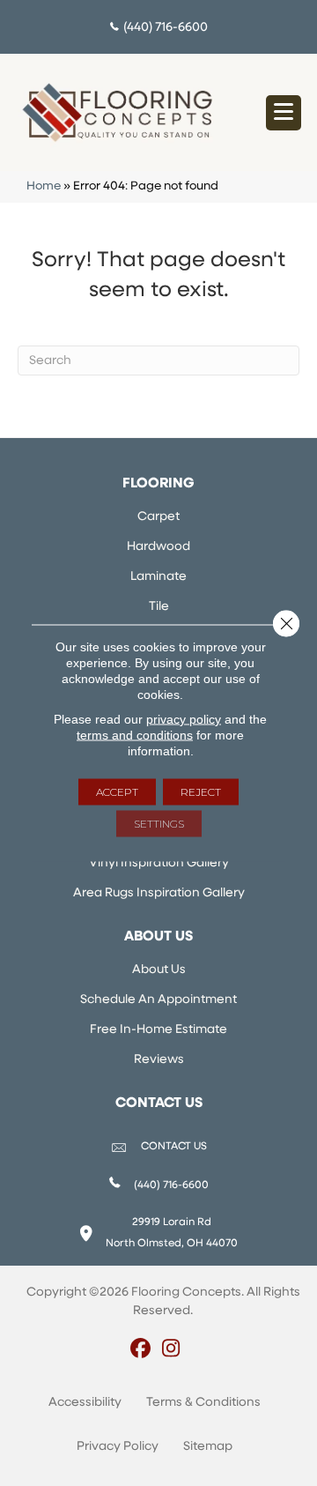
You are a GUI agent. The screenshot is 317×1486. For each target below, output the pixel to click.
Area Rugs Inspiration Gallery (159, 893)
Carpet (158, 517)
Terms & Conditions (203, 1402)
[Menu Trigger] (283, 112)
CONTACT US (174, 1146)
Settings (159, 823)
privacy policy (183, 719)
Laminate (158, 576)
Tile (159, 606)
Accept (117, 792)
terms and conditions (135, 735)
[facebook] (140, 1350)
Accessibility (85, 1402)
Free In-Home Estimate (158, 1029)
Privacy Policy (117, 1446)
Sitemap (207, 1446)
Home (43, 186)
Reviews (159, 1059)
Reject (201, 792)
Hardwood (158, 547)
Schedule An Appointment (158, 1000)
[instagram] (171, 1350)
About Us (159, 970)
